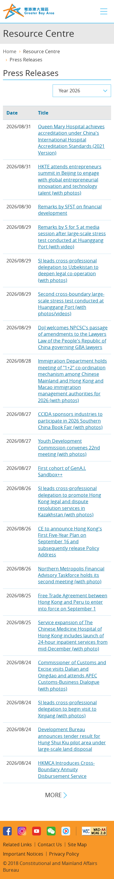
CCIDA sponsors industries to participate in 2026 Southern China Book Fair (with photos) (70, 420)
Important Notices (23, 854)
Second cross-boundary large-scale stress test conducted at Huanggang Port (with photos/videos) (71, 304)
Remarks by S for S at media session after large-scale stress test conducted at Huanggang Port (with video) (72, 237)
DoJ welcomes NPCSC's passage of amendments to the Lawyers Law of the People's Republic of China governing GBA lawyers (73, 337)
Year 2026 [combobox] (69, 90)
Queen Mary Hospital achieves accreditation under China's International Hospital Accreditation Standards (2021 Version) (71, 139)
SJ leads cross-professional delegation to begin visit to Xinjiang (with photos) (67, 709)
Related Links (17, 844)
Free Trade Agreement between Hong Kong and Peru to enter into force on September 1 (72, 602)
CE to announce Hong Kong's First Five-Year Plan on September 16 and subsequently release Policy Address (70, 541)
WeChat (51, 831)
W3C (94, 831)
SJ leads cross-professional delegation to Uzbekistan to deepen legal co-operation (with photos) (68, 270)
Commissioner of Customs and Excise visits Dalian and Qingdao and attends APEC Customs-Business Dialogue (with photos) (72, 675)
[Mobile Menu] (103, 11)
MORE (53, 795)
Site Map (77, 844)
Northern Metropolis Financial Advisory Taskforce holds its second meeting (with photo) (71, 575)
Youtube (36, 831)
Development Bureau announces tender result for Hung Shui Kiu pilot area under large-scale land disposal (72, 739)
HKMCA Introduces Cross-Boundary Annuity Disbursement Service (66, 769)
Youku (65, 831)
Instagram (22, 831)
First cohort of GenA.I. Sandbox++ (62, 471)
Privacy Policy (64, 854)
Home (9, 51)
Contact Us (50, 844)
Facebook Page (7, 831)
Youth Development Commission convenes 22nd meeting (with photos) (69, 447)
